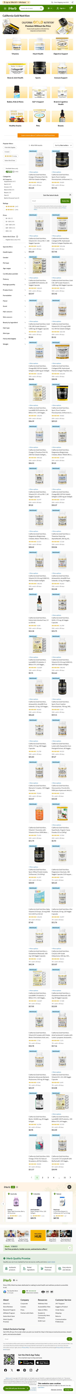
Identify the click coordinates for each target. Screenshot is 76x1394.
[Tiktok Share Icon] (37, 1370)
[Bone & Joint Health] (15, 68)
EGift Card (41, 1321)
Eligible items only (11, 239)
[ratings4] (12, 209)
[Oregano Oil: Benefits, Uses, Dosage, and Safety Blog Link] (10, 1236)
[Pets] (38, 116)
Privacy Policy (60, 1347)
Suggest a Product (61, 1307)
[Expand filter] (25, 247)
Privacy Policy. (25, 1347)
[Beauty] (61, 116)
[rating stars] (33, 182)
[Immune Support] (61, 68)
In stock (7, 152)
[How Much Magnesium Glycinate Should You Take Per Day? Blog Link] (52, 1236)
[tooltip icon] (17, 1187)
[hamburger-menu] (5, 8)
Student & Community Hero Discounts (44, 1315)
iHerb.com (8, 1378)
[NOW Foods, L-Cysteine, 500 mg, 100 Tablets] (62, 1204)
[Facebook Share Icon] (5, 1370)
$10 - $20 (9, 224)
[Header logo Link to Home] (12, 8)
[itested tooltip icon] (14, 171)
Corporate (24, 1303)
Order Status (59, 1310)
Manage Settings (56, 1390)
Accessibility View (44, 1307)
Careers (23, 1307)
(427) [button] (10, 181)
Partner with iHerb (27, 1313)
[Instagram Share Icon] (30, 1370)
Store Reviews (8, 1307)
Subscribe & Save (10, 160)
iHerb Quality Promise (7, 1320)
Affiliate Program (9, 1313)
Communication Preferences (60, 1320)
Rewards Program (9, 1310)
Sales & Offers (43, 1310)
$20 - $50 (9, 228)
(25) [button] (9, 190)
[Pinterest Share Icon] (24, 1370)
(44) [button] (8, 187)
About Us (6, 1303)
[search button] (41, 8)
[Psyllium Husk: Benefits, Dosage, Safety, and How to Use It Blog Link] (23, 1236)
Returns (58, 1316)
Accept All (68, 1390)
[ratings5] (12, 206)
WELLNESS (38, 1235)
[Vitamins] (15, 44)
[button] (72, 2)
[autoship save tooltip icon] (17, 236)
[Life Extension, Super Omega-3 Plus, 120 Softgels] (16, 1204)
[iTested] (8, 171)
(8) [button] (6, 195)
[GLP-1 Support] (38, 92)
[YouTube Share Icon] (18, 1370)
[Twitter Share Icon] (11, 1370)
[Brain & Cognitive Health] (61, 92)
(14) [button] (7, 192)
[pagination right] (70, 1177)
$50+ (7, 231)
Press (22, 1310)
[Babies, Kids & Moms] (15, 92)
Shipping (58, 1313)
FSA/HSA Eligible (10, 147)
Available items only (12, 168)
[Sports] (38, 68)
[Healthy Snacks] (15, 116)
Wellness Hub (43, 1303)
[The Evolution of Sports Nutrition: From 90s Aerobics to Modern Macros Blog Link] (66, 1236)
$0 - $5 (8, 218)
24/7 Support (60, 1303)
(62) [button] (7, 184)
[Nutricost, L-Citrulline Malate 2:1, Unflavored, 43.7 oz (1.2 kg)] (39, 1204)
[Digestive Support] (61, 44)
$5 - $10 (8, 221)
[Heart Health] (38, 44)
